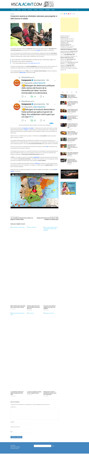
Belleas (72, 38)
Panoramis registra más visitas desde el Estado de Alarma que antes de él (33, 307)
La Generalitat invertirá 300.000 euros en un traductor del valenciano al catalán (72, 146)
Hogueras (74, 51)
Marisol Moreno (74, 56)
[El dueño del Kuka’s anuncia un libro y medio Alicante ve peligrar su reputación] (63, 109)
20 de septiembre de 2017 (33, 63)
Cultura (24, 9)
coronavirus (64, 43)
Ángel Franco (63, 69)
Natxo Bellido (71, 59)
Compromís (70, 41)
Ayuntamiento (64, 37)
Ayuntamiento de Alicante (65, 38)
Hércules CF (70, 52)
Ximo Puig (37, 163)
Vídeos (53, 9)
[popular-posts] (62, 92)
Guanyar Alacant (64, 51)
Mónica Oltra (23, 72)
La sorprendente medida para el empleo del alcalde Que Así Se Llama (17, 393)
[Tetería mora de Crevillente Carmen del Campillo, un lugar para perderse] (63, 138)
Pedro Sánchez (63, 62)
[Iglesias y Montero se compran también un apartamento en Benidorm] (63, 95)
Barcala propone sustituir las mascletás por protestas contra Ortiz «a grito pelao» (49, 393)
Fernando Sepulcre (63, 47)
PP (76, 62)
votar (47, 146)
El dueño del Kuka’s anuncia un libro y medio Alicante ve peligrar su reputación (72, 110)
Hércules (63, 52)
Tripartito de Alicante (65, 66)
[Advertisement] (69, 24)
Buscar (53, 445)
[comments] (71, 92)
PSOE (62, 63)
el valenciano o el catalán (27, 128)
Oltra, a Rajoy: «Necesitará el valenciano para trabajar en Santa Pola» (72, 154)
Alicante (13, 9)
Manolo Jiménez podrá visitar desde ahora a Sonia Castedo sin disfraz (18, 306)
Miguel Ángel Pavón (66, 57)
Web (11, 431)
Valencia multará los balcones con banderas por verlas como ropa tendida (72, 133)
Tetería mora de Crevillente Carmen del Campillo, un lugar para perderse (72, 139)
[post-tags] (76, 92)
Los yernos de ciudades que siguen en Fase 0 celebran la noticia (34, 392)
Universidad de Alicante (64, 68)
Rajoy (26, 129)
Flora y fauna (70, 47)
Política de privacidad (15, 446)
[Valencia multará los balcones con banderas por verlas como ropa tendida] (63, 131)
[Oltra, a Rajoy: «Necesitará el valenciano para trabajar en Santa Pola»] (63, 152)
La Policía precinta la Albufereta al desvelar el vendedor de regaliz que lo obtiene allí (72, 161)
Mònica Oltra (63, 59)
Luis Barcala (69, 54)
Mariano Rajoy (67, 56)
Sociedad (30, 9)
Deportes (41, 9)
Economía (47, 9)
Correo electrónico (15, 426)
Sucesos (36, 9)
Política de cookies (15, 448)
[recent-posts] (67, 92)
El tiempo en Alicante (65, 44)
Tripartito (70, 65)
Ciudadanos (63, 41)
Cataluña (38, 50)
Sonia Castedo (71, 63)
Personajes (70, 62)
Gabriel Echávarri (68, 49)
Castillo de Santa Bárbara (65, 40)
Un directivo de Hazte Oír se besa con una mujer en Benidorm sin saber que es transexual (72, 117)
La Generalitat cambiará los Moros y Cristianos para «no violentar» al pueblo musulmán (72, 103)
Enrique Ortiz (64, 45)
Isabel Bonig (36, 157)
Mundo (18, 9)
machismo (62, 56)
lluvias (62, 54)
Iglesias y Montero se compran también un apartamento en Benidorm (72, 96)
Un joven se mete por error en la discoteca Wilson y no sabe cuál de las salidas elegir (72, 125)
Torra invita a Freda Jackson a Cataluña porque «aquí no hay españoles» (49, 307)
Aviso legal (13, 445)
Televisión (63, 65)
